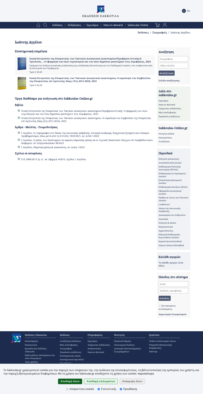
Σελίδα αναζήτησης (169, 80)
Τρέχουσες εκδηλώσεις (170, 108)
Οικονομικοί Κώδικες (124, 344)
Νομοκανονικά (166, 226)
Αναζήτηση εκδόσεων (70, 341)
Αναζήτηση (164, 141)
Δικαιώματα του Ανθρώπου (172, 215)
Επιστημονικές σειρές (70, 355)
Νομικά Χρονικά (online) (170, 241)
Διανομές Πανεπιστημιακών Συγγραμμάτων (127, 350)
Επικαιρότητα (165, 137)
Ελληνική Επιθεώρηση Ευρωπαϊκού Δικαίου (169, 236)
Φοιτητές (119, 334)
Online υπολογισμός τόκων (162, 341)
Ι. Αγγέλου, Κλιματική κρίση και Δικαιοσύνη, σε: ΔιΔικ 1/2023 (53, 147)
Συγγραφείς (159, 32)
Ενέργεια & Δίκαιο (167, 222)
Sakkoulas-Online (138, 25)
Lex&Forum (164, 204)
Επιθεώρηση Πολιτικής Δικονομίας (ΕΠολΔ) (170, 168)
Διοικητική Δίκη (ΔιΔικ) (170, 162)
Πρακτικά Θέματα (122, 341)
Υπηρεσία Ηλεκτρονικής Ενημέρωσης (160, 346)
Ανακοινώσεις (94, 348)
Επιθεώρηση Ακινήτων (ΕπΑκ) (173, 187)
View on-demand (113, 25)
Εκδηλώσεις (74, 25)
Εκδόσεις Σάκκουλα (36, 334)
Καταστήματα (31, 341)
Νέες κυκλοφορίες (167, 112)
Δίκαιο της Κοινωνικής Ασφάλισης (170, 210)
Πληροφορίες (95, 334)
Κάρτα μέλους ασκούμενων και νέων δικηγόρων (40, 357)
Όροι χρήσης (31, 361)
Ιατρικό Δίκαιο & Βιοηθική (171, 245)
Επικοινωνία (31, 344)
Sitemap (153, 351)
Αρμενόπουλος (166, 230)
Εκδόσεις (57, 25)
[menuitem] (38, 25)
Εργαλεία (154, 334)
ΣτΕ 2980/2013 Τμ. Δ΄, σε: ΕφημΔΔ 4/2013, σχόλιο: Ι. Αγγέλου (53, 159)
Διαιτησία (163, 219)
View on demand (167, 104)
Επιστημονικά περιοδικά (72, 359)
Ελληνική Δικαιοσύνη (169, 158)
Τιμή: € (35, 72)
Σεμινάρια (92, 25)
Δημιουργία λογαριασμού (173, 314)
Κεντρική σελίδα (166, 133)
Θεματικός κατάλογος (169, 116)
